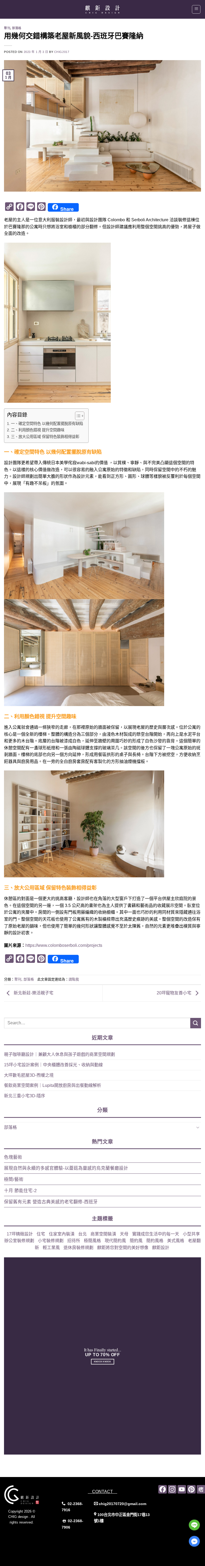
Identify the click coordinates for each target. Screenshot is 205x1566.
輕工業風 (51, 1247)
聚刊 (7, 28)
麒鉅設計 (160, 1247)
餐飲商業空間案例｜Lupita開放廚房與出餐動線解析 (52, 1085)
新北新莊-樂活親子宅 (33, 993)
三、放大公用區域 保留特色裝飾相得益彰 (45, 437)
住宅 (41, 1234)
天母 (124, 1234)
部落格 (16, 28)
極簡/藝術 (13, 1179)
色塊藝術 (13, 1157)
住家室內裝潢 (61, 1234)
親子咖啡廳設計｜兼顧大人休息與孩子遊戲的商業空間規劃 (59, 1054)
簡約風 (136, 1240)
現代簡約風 (115, 1240)
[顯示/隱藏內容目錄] (77, 415)
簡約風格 (154, 1240)
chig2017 (61, 51)
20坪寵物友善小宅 (174, 993)
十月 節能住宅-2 (20, 1190)
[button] (196, 9)
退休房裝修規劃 (78, 1247)
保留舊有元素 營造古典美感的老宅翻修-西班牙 (51, 1201)
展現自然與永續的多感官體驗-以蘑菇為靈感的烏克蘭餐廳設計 (66, 1168)
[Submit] (195, 1023)
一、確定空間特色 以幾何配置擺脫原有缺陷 (47, 423)
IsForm (21, 1539)
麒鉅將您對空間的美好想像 (122, 1247)
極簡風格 (92, 1240)
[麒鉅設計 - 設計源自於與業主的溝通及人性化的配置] (102, 9)
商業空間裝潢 (103, 1234)
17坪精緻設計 (20, 1234)
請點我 (74, 979)
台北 (82, 1234)
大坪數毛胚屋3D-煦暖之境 (29, 1075)
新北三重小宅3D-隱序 (24, 1096)
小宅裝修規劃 (51, 1240)
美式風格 (175, 1240)
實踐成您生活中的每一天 (155, 1234)
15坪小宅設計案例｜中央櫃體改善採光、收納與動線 (53, 1065)
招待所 (73, 1240)
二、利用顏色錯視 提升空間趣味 (37, 430)
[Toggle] (198, 1127)
